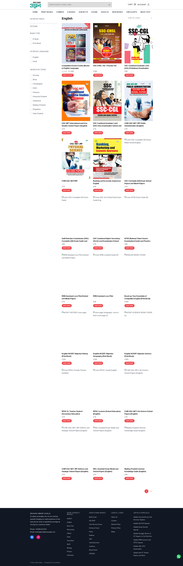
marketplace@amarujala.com (45, 532)
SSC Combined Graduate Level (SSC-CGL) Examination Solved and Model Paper (107, 125)
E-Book (36, 39)
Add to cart (67, 75)
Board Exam (93, 550)
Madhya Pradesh (39, 105)
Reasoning (70, 529)
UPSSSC (92, 553)
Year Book (70, 540)
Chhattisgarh (38, 84)
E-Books (71, 12)
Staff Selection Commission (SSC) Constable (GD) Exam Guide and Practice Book (75, 241)
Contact (113, 520)
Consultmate (56, 562)
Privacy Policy (116, 528)
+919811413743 (40, 529)
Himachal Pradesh (40, 96)
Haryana (36, 92)
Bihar (35, 79)
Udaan (69, 533)
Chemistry (70, 555)
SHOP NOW (98, 75)
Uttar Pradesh (38, 113)
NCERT (69, 518)
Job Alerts (131, 12)
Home (35, 12)
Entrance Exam (94, 528)
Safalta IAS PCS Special (141, 523)
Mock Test (145, 12)
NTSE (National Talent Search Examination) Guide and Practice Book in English (137, 241)
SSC (90, 539)
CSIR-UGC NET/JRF (70, 181)
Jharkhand (37, 101)
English (36, 57)
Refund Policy (116, 524)
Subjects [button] (83, 12)
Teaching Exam (94, 542)
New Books (117, 12)
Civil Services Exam (95, 524)
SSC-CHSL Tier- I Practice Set (104, 66)
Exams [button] (94, 12)
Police (91, 531)
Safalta (105, 12)
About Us (114, 517)
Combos (60, 12)
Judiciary (92, 546)
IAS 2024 (92, 520)
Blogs (113, 531)
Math (68, 544)
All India (36, 75)
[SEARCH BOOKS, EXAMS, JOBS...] (109, 5)
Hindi (35, 61)
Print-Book (37, 43)
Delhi (35, 88)
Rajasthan (37, 109)
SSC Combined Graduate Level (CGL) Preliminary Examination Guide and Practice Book (136, 68)
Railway (91, 535)
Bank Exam (93, 517)
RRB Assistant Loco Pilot (103, 296)
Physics (69, 551)
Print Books (47, 12)
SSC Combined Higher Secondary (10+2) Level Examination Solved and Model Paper (106, 241)
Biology (69, 548)
